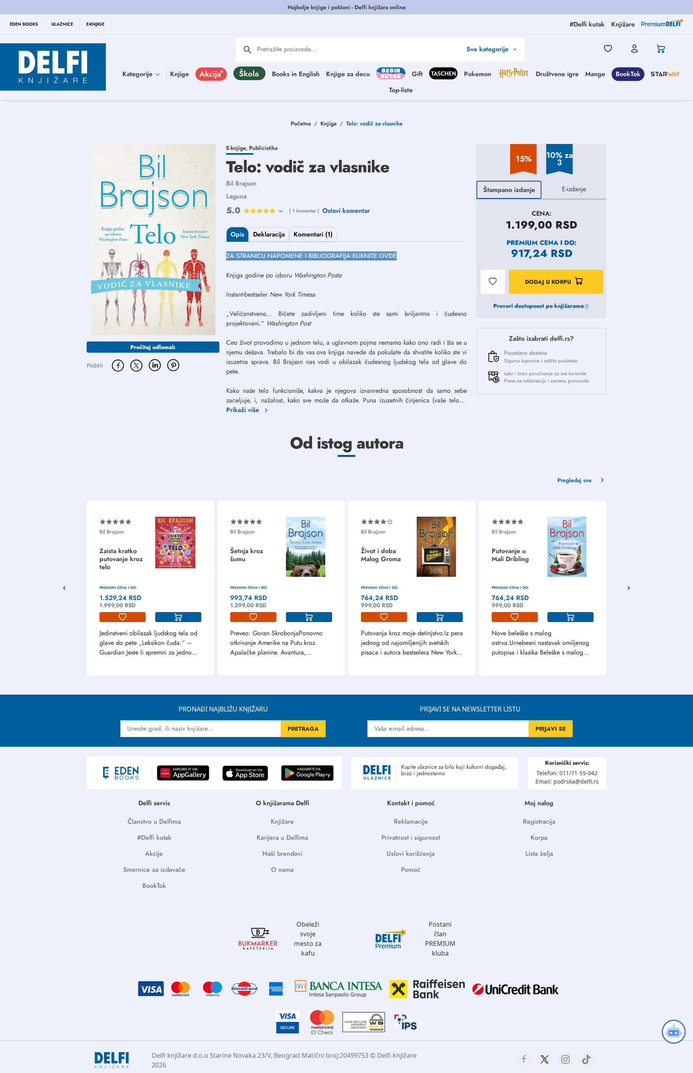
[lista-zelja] (122, 617)
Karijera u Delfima (282, 837)
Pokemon (477, 73)
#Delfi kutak (154, 837)
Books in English (296, 73)
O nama (282, 869)
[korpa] (178, 617)
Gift (417, 73)
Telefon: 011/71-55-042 (567, 773)
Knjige (179, 73)
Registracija (539, 821)
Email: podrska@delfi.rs (567, 781)
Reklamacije (411, 821)
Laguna (236, 196)
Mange (595, 73)
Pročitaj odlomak (153, 347)
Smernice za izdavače (154, 869)
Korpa (539, 837)
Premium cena (532, 242)
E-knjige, (237, 148)
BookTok (628, 73)
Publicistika (263, 148)
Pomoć (410, 869)
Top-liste (401, 89)
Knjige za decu (348, 73)
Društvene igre (557, 73)
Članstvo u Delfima (154, 821)
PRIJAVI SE (550, 729)
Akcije (154, 853)
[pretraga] (247, 49)
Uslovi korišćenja (411, 853)
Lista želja (539, 853)
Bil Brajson (241, 183)
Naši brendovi (282, 853)
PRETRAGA (303, 729)
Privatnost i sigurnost (410, 837)
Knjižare (282, 821)
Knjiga (328, 123)
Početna (301, 123)
